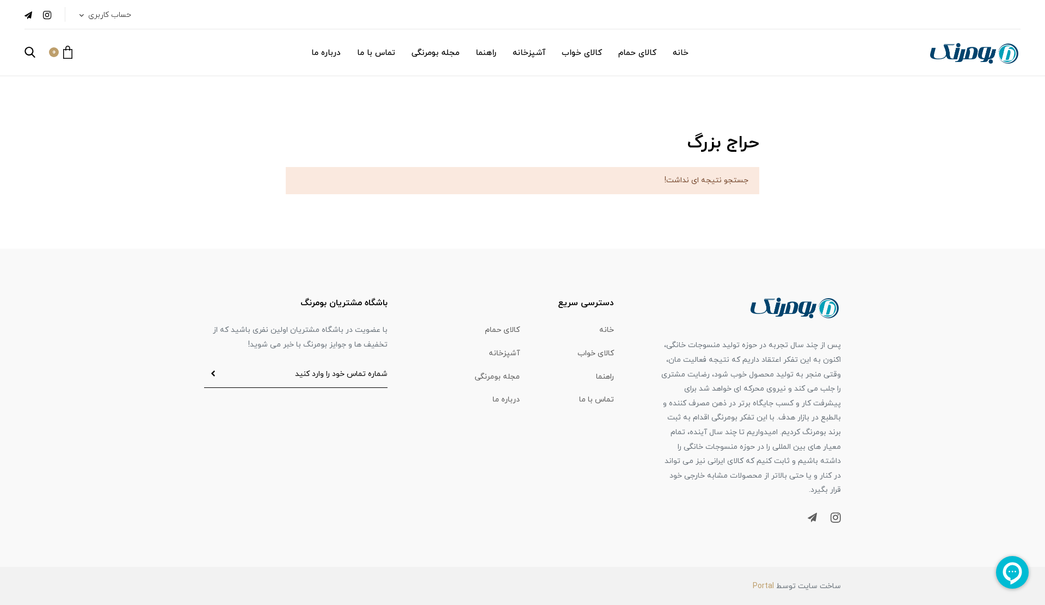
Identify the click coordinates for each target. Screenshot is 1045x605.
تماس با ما (376, 53)
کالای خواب (582, 53)
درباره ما (326, 53)
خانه (681, 53)
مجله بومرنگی (435, 53)
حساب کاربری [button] (108, 15)
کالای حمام (637, 53)
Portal (763, 586)
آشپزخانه (529, 53)
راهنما (486, 53)
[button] (60, 52)
